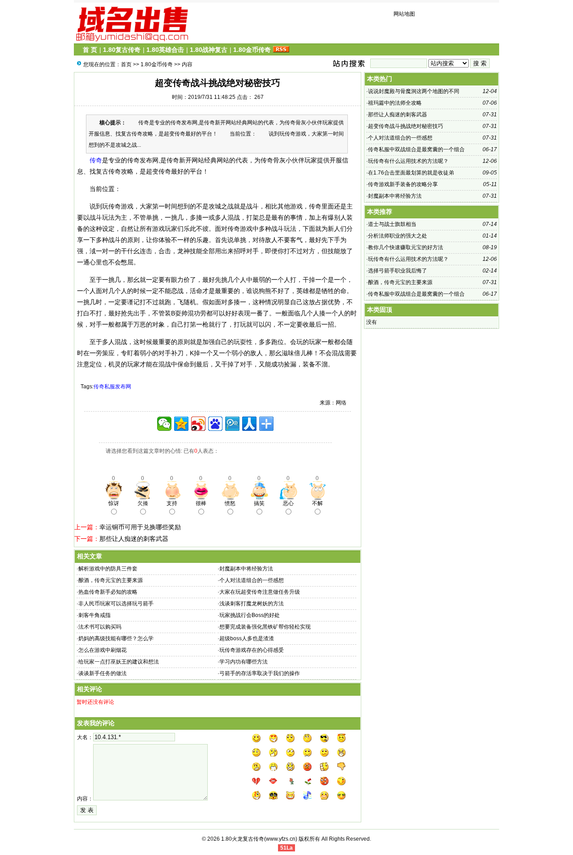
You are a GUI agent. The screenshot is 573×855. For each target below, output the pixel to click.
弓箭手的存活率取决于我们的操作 (259, 673)
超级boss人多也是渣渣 (246, 638)
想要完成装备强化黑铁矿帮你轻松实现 (265, 627)
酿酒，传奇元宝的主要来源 (110, 580)
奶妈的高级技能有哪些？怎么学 (116, 638)
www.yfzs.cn (280, 839)
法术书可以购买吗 (99, 627)
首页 (126, 64)
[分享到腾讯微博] (232, 424)
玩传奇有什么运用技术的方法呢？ (408, 161)
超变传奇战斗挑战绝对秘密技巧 (405, 126)
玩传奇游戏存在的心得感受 (251, 650)
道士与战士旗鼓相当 (392, 224)
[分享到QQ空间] (181, 424)
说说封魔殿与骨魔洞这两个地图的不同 (413, 91)
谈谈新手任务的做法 (102, 673)
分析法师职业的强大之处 (397, 236)
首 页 (90, 49)
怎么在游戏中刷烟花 (102, 650)
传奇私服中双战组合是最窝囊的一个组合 (416, 149)
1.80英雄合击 (165, 49)
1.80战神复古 (208, 49)
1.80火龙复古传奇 (242, 839)
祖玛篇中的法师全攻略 (395, 103)
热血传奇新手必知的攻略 (107, 592)
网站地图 (404, 14)
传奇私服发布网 (112, 386)
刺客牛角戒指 (94, 615)
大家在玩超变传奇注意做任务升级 (259, 592)
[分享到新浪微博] (198, 424)
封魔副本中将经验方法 (246, 569)
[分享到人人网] (249, 424)
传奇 (96, 160)
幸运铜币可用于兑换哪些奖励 (140, 527)
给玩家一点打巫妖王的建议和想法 (118, 662)
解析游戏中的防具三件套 (107, 569)
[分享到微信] (164, 424)
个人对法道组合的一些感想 (251, 580)
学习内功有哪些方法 (243, 662)
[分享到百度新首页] (215, 424)
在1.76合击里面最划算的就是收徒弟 (411, 173)
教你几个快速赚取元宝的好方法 (405, 247)
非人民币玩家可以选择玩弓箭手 (116, 603)
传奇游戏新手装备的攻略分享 (403, 184)
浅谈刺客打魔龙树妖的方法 (251, 603)
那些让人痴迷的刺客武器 (133, 538)
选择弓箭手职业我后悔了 (397, 271)
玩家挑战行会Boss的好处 (249, 615)
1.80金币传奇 (252, 49)
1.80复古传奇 (122, 49)
